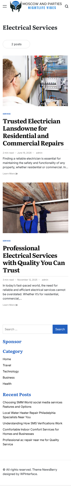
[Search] (66, 6)
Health (7, 383)
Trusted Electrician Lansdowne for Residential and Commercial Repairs (33, 131)
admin (39, 152)
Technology (11, 371)
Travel (7, 365)
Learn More (10, 173)
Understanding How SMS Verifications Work (32, 423)
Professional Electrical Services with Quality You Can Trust (34, 258)
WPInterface (28, 474)
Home (7, 359)
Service (7, 114)
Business (9, 377)
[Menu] (5, 6)
